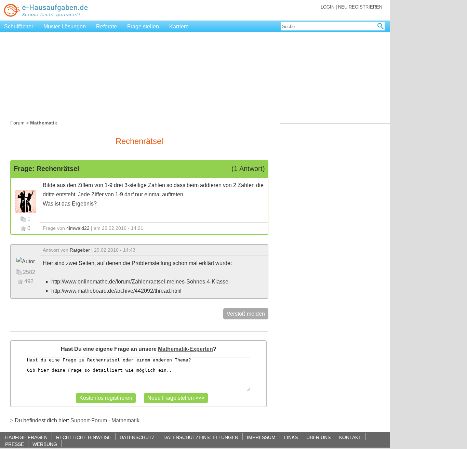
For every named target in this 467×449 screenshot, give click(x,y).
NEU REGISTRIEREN (360, 7)
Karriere (179, 26)
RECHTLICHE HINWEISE (83, 437)
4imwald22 (78, 228)
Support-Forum (88, 420)
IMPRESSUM (261, 437)
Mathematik (125, 420)
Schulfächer (18, 26)
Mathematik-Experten (185, 349)
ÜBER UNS (318, 437)
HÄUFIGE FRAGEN (26, 437)
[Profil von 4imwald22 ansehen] (25, 201)
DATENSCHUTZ (137, 437)
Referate (106, 26)
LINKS (291, 437)
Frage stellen (143, 26)
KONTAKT (350, 437)
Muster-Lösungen (64, 26)
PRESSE (14, 444)
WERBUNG (44, 444)
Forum (17, 123)
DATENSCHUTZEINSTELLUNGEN (200, 437)
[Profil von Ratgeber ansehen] (25, 261)
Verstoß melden (246, 314)
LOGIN (327, 7)
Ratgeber (80, 250)
